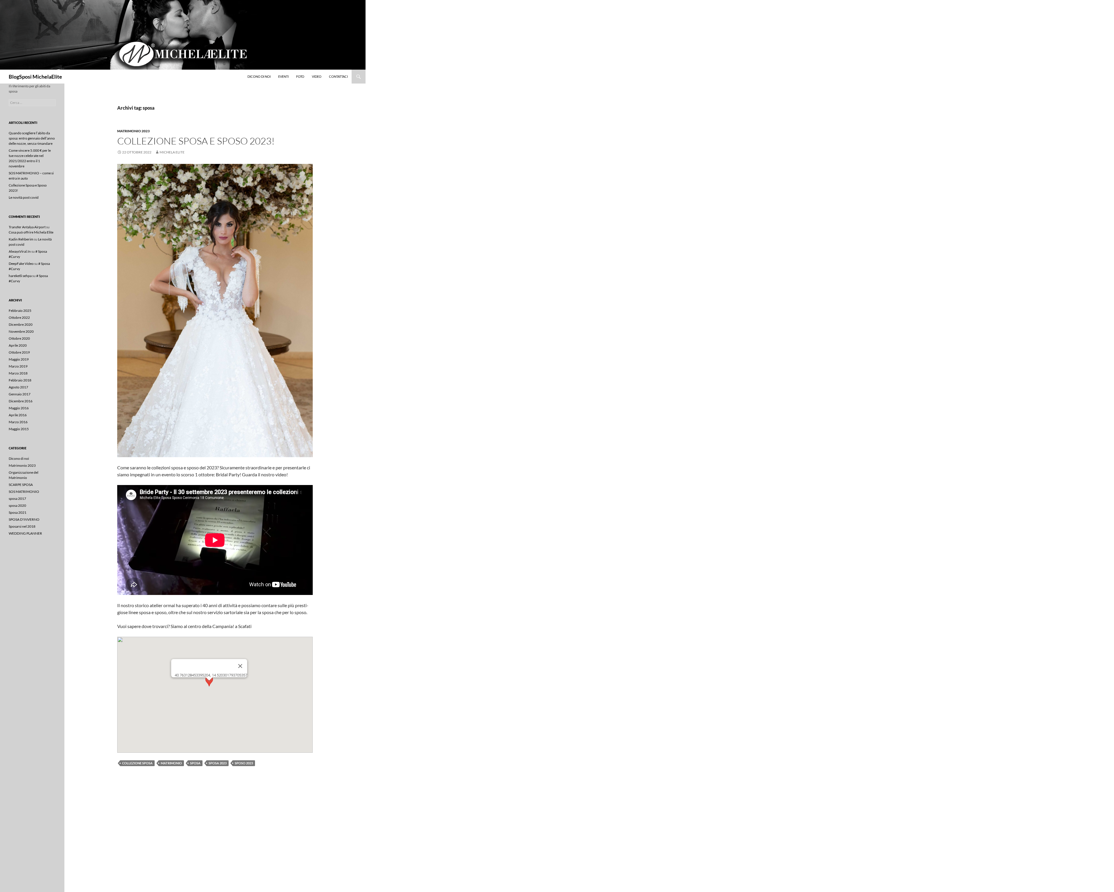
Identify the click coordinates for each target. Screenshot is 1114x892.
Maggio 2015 (19, 429)
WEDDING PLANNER (25, 533)
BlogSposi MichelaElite (35, 76)
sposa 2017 (17, 498)
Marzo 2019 (18, 366)
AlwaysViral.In (20, 251)
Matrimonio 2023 (133, 131)
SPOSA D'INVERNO (24, 519)
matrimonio (171, 763)
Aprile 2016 (18, 415)
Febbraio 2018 (20, 380)
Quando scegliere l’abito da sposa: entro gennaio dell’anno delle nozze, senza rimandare (32, 138)
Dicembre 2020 (20, 324)
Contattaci (338, 76)
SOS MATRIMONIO (24, 491)
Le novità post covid (24, 197)
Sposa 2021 (17, 512)
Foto (300, 76)
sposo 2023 (244, 763)
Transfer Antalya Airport (27, 227)
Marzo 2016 (18, 422)
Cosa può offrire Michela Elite (31, 232)
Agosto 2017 (18, 387)
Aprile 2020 (18, 345)
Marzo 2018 (18, 373)
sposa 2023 (218, 763)
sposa (195, 763)
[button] (209, 686)
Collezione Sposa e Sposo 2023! (196, 141)
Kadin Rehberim (21, 239)
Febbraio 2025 (20, 310)
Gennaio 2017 (19, 394)
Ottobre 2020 (19, 338)
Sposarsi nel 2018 (22, 526)
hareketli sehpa (20, 276)
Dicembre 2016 (20, 401)
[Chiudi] (240, 666)
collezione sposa (137, 763)
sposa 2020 (17, 505)
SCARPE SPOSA (21, 484)
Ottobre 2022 (19, 317)
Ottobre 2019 (19, 352)
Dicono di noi (259, 76)
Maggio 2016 (19, 408)
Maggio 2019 (19, 359)
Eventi (283, 76)
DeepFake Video (21, 263)
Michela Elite (172, 152)
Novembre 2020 (21, 331)
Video (316, 76)
